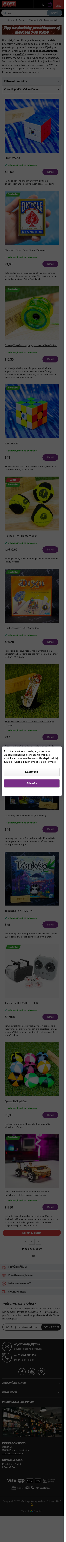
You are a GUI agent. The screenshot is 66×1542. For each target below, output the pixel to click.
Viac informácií (47, 762)
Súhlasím (32, 783)
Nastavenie (31, 772)
